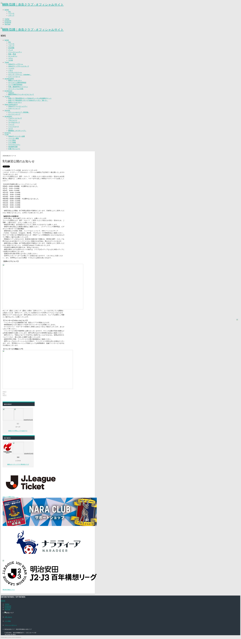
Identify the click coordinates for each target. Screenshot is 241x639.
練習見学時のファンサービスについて (21, 94)
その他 (10, 60)
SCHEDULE (8, 91)
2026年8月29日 (28, 453)
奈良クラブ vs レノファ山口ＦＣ (17, 431)
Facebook (8, 22)
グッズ (10, 50)
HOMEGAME (9, 78)
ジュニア (11, 124)
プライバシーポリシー (11, 625)
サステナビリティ (14, 144)
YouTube (7, 24)
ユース (10, 128)
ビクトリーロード (14, 76)
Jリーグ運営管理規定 (15, 84)
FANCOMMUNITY (11, 104)
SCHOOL (8, 133)
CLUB (6, 134)
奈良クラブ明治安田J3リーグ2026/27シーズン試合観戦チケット (30, 98)
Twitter (7, 19)
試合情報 (11, 48)
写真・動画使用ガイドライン (18, 87)
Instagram (8, 20)
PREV (4, 392)
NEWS (7, 10)
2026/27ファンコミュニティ (17, 106)
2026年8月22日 (28, 420)
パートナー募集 (13, 138)
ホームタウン (12, 56)
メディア (11, 15)
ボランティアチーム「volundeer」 (19, 74)
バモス (10, 70)
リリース (11, 13)
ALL (9, 11)
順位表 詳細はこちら (9, 589)
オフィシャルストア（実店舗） (18, 112)
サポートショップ (14, 108)
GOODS (7, 110)
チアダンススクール (15, 72)
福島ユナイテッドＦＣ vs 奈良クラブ (18, 464)
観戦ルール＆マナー (15, 80)
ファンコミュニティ (15, 52)
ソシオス (11, 68)
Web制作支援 (13, 146)
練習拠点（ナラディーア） (17, 130)
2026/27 (11, 92)
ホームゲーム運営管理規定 (17, 82)
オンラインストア (14, 114)
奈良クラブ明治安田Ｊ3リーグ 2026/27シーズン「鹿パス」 (28, 100)
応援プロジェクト (14, 149)
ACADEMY (8, 116)
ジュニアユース (13, 126)
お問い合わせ (8, 617)
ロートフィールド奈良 (15, 89)
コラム (10, 58)
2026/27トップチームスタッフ (18, 66)
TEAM (7, 62)
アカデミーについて (15, 118)
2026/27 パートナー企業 (16, 136)
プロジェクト (12, 120)
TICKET (7, 96)
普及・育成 (12, 54)
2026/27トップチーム (15, 64)
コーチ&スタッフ (14, 122)
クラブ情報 (12, 142)
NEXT (5, 395)
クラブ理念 (12, 140)
